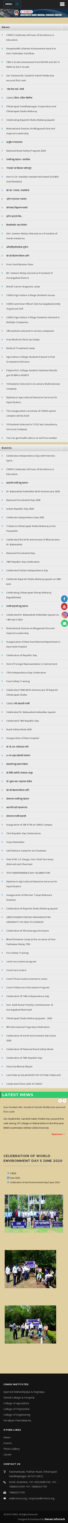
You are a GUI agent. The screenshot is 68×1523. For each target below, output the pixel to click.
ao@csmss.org (18, 1498)
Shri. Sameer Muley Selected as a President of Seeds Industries (31, 236)
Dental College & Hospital (18, 1397)
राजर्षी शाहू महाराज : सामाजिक (18, 159)
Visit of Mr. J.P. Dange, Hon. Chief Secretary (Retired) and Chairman (30, 862)
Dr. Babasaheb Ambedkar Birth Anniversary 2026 (33, 491)
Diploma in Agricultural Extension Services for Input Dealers (31, 400)
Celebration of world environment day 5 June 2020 (31, 1038)
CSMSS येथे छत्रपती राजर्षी (17, 703)
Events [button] (7, 447)
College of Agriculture (16, 1403)
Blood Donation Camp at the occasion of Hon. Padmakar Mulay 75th (31, 942)
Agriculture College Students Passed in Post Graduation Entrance (30, 359)
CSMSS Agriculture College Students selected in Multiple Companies (33, 320)
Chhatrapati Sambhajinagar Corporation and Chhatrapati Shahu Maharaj (31, 109)
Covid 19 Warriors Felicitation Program (27, 987)
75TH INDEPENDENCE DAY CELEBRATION (28, 872)
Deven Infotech (54, 1519)
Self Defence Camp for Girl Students (26, 850)
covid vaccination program (21, 961)
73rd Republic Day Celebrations (23, 833)
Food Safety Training (18, 681)
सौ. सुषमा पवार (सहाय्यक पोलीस (19, 781)
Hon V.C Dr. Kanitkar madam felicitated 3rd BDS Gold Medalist (32, 179)
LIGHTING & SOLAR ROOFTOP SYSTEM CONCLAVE (33, 1075)
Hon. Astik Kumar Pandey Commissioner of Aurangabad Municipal (29, 1007)
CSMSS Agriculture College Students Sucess (30, 295)
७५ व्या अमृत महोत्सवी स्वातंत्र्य (18, 755)
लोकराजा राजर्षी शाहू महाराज (17, 798)
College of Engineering (16, 1414)
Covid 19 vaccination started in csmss (26, 978)
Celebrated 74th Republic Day (22, 720)
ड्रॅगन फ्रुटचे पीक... (14, 216)
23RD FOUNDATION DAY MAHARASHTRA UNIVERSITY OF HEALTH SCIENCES (28, 920)
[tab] (34, 27)
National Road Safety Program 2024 (26, 150)
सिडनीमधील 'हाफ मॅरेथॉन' (16, 224)
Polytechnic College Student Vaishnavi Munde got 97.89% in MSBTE (31, 373)
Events (7, 1443)
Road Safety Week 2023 (19, 729)
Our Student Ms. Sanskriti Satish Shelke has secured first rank (30, 78)
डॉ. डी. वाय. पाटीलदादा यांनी (17, 746)
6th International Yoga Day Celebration (28, 1026)
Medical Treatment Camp (20, 348)
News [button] (6, 27)
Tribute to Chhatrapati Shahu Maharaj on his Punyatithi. (31, 528)
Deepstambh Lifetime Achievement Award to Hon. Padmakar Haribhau (31, 51)
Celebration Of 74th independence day (27, 996)
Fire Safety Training (17, 952)
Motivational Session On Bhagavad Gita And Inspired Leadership (30, 131)
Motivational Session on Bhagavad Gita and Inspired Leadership (30, 631)
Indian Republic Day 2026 (20, 508)
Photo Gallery (11, 1448)
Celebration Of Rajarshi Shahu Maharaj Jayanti (32, 908)
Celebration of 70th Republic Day (24, 1057)
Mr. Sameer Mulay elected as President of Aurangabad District (29, 275)
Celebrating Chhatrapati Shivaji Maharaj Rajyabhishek (28, 595)
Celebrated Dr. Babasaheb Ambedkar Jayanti (31, 712)
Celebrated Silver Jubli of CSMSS (24, 1083)
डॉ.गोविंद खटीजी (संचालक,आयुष (19, 772)
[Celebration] (34, 1214)
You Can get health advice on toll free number (31, 437)
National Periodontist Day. (20, 553)
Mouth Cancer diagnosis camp (23, 286)
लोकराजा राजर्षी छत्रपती (16, 816)
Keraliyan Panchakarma (17, 1420)
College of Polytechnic (16, 1409)
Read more (57, 1120)
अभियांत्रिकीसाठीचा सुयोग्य (17, 247)
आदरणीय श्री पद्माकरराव (16, 807)
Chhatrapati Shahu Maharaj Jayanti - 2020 (29, 1018)
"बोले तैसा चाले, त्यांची (15, 89)
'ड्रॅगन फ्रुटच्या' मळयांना (16, 198)
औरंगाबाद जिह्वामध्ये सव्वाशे (16, 207)
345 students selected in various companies (30, 330)
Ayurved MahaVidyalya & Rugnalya (23, 1391)
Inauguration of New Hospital (22, 738)
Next (64, 1101)
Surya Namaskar (15, 842)
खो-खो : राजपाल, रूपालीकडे (17, 190)
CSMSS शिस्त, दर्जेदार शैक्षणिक (19, 97)
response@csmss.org (41, 1498)
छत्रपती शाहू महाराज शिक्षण (17, 764)
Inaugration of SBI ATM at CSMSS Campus (29, 824)
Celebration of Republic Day (21, 655)
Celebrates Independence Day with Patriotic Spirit (30, 458)
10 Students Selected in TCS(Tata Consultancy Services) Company (31, 427)
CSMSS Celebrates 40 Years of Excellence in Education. (30, 37)
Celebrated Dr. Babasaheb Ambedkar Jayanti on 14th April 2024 (32, 617)
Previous (60, 1101)
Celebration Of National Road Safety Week (29, 1049)
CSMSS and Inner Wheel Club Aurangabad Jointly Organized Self (33, 306)
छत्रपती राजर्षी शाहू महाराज (17, 482)
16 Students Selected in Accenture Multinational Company (33, 386)
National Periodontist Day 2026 (23, 500)
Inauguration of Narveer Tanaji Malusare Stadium (29, 897)
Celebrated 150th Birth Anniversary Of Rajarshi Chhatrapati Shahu (32, 692)
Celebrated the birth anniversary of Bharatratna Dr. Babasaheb (33, 542)
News (6, 1437)
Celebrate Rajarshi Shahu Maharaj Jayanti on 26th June (33, 581)
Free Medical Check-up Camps (23, 339)
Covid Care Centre (16, 970)
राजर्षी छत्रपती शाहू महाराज (17, 606)
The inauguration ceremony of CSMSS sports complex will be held (31, 413)
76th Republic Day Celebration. (23, 561)
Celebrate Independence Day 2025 (25, 517)
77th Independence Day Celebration (26, 672)
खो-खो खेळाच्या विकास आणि (17, 255)
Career (7, 1454)
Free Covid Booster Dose (19, 264)
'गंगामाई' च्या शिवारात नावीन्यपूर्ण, (19, 168)
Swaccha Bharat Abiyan (19, 1066)
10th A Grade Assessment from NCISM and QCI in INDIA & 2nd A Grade (33, 64)
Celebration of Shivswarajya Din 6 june (27, 930)
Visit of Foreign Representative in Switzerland (31, 663)
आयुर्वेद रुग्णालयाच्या (14, 142)
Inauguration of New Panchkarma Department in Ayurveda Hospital (33, 644)
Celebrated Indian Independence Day (27, 570)
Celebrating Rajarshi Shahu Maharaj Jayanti (30, 119)
